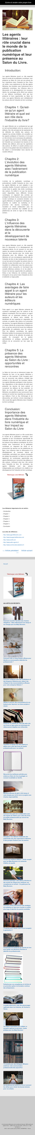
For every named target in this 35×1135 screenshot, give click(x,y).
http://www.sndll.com (9, 540)
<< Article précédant (10, 550)
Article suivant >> (24, 551)
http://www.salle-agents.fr (11, 542)
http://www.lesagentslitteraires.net (13, 537)
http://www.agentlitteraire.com (12, 535)
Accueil (5, 564)
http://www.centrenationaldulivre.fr (13, 545)
